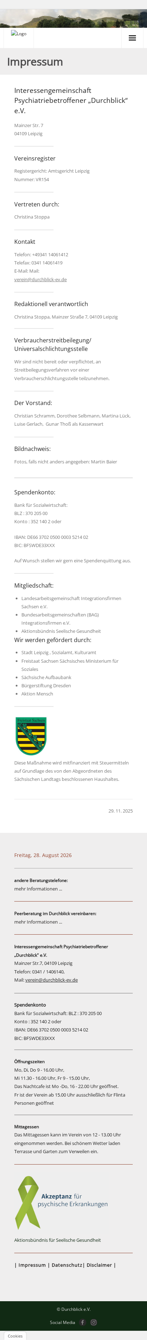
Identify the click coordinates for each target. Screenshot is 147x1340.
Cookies (15, 1336)
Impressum (32, 1265)
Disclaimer (99, 1265)
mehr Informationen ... (38, 889)
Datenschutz (67, 1265)
